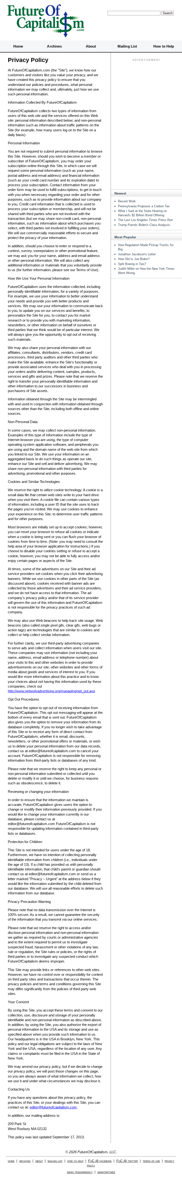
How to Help (163, 46)
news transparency (80, 1172)
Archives (54, 46)
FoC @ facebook (100, 1161)
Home (18, 46)
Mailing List (127, 46)
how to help (75, 1161)
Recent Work (127, 201)
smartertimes (106, 1172)
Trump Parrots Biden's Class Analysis (144, 225)
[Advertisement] (146, 92)
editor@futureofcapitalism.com (53, 1107)
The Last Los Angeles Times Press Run (145, 220)
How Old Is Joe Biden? (134, 259)
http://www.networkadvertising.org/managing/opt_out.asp (51, 691)
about (39, 1161)
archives (25, 1161)
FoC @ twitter (127, 1161)
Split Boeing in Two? (132, 264)
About (91, 46)
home (11, 1161)
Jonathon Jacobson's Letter (137, 254)
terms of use (151, 1161)
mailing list (55, 1161)
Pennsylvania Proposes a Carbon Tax (144, 206)
